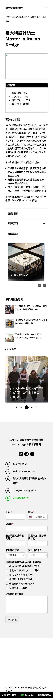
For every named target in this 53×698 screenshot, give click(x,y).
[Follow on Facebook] (32, 454)
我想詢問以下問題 (15, 594)
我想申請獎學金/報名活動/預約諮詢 (23, 562)
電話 (31, 512)
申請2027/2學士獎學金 (20, 574)
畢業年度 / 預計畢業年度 (37, 537)
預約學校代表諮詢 (18, 588)
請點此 (26, 104)
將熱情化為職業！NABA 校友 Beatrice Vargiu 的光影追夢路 (28, 336)
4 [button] (31, 407)
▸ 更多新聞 (10, 349)
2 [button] (21, 407)
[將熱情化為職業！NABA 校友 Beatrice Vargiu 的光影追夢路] (9, 338)
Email (10, 523)
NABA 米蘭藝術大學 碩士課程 (23, 17)
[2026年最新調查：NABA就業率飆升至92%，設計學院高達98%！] (9, 310)
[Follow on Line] (26, 454)
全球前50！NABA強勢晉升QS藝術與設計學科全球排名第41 (31, 322)
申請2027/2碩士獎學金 (20, 579)
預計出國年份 (35, 550)
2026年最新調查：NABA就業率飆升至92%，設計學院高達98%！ (31, 308)
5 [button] (36, 407)
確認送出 (12, 619)
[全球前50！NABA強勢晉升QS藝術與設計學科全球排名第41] (9, 324)
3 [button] (26, 407)
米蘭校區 (11, 85)
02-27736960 (9, 695)
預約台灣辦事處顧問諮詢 (21, 583)
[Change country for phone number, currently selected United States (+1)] (31, 517)
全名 (9, 512)
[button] (26, 262)
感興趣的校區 (12, 550)
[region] (26, 261)
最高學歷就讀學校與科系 (15, 537)
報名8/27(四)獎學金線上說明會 (24, 566)
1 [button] (16, 407)
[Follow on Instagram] (21, 454)
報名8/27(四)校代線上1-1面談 (24, 570)
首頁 (7, 17)
